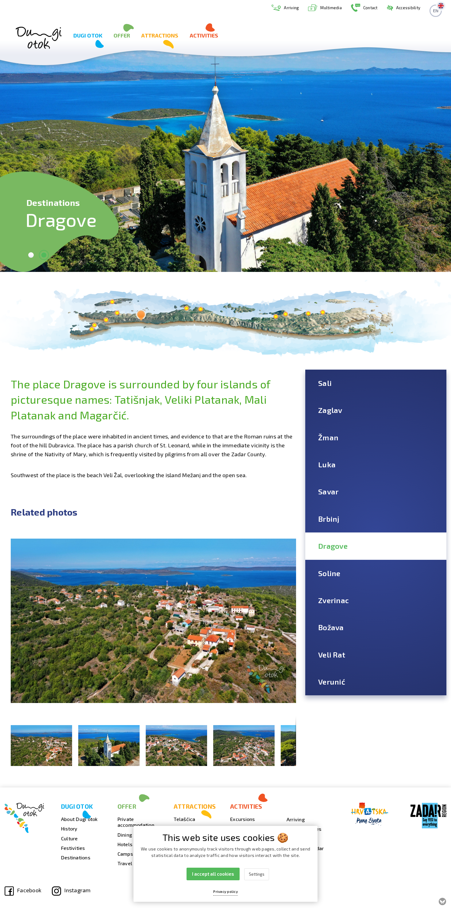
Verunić (331, 681)
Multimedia (331, 7)
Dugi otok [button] (87, 35)
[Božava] (117, 313)
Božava (331, 627)
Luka (327, 464)
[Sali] (323, 312)
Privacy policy (225, 891)
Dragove (333, 545)
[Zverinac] (112, 302)
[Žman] (285, 314)
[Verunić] (94, 325)
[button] (290, 531)
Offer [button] (122, 35)
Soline (329, 573)
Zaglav (330, 410)
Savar (328, 491)
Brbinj (329, 518)
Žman (328, 437)
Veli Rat (331, 654)
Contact (370, 7)
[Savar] (200, 309)
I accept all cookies (213, 874)
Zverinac (333, 600)
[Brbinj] (186, 308)
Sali (325, 383)
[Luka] (276, 316)
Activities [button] (204, 35)
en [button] (436, 10)
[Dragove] (141, 315)
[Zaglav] (308, 313)
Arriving (291, 7)
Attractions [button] (159, 35)
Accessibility (408, 7)
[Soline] (106, 320)
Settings (256, 874)
